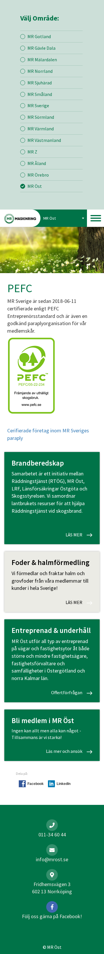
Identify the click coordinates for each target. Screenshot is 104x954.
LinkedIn (63, 784)
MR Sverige (38, 105)
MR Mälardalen (42, 59)
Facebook (35, 784)
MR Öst (34, 186)
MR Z (32, 152)
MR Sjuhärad (39, 83)
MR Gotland (39, 36)
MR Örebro (38, 175)
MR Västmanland (44, 140)
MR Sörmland (40, 117)
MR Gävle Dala (41, 48)
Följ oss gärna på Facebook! (52, 916)
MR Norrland (40, 71)
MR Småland (39, 94)
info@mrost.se (52, 859)
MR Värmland (40, 128)
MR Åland (36, 163)
